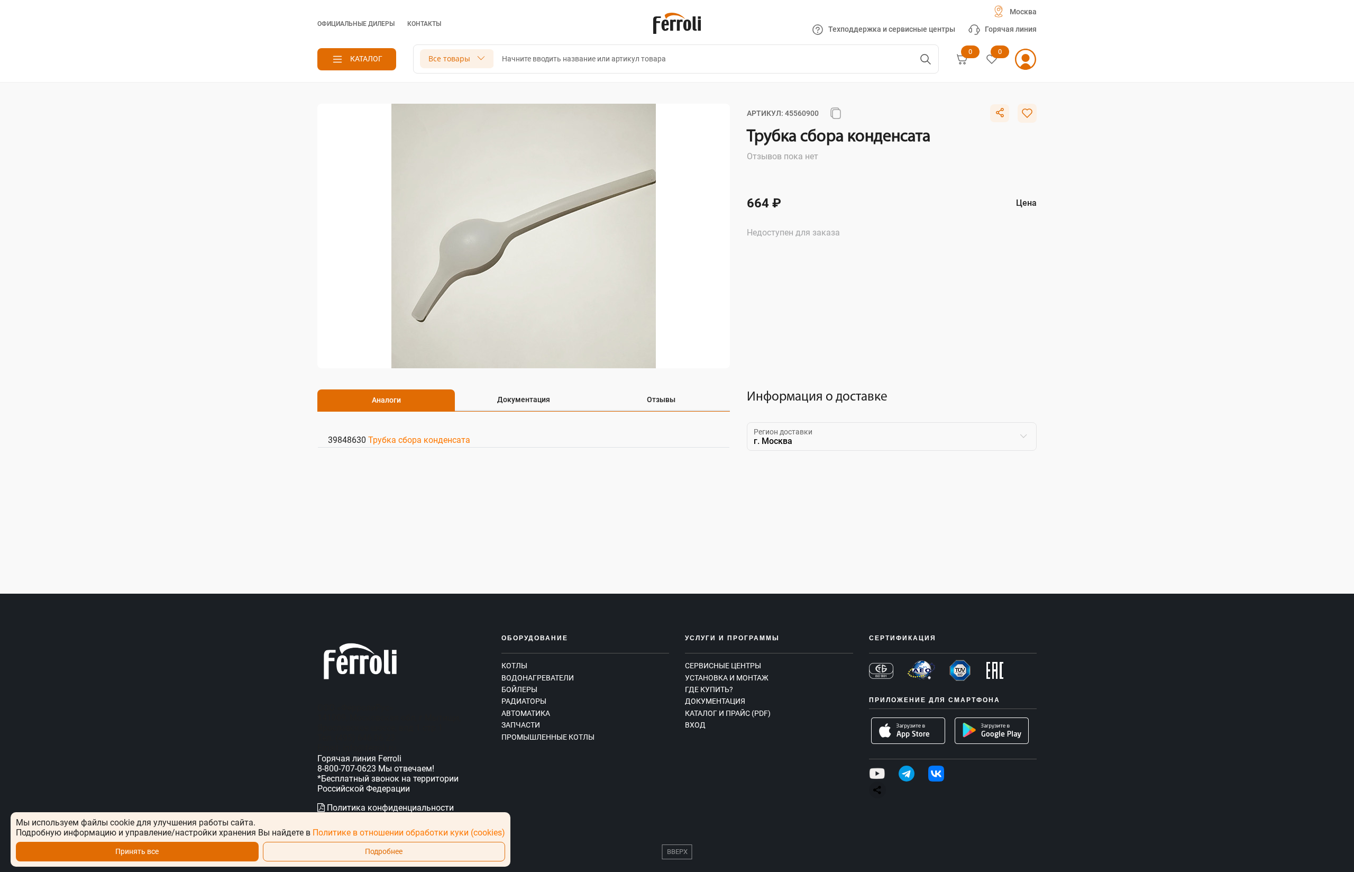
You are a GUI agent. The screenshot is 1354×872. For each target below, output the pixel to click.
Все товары (449, 58)
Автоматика (525, 713)
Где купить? (709, 689)
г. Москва (773, 441)
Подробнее (383, 851)
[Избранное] (991, 59)
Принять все (137, 851)
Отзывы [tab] (661, 399)
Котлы (514, 665)
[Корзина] (962, 59)
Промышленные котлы (547, 737)
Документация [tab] (523, 399)
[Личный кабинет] (1026, 59)
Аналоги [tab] (386, 400)
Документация (715, 701)
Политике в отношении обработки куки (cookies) (409, 833)
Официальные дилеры (356, 24)
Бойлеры (519, 689)
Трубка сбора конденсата (419, 440)
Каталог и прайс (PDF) (728, 713)
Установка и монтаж (727, 678)
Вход (695, 725)
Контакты (424, 24)
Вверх (677, 852)
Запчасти (520, 725)
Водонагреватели (537, 678)
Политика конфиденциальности (389, 808)
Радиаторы (523, 701)
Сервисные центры (723, 665)
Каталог (366, 58)
